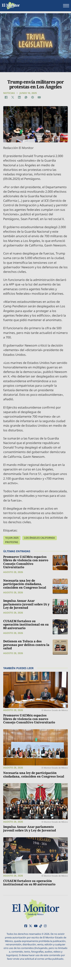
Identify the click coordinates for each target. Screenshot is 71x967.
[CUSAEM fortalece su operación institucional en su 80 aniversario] (60, 626)
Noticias (9, 93)
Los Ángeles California (39, 537)
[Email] (39, 97)
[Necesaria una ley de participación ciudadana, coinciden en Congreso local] (60, 586)
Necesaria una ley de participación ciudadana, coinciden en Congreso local (24, 584)
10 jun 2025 (12, 537)
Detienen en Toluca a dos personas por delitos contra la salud (26, 644)
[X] (13, 97)
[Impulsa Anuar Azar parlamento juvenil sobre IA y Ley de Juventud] (60, 606)
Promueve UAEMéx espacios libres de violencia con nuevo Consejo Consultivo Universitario (25, 562)
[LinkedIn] (19, 97)
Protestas (11, 542)
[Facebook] (6, 97)
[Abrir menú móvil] (66, 5)
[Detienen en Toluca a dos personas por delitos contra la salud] (60, 647)
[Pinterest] (32, 97)
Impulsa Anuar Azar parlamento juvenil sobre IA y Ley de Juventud (26, 604)
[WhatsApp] (26, 97)
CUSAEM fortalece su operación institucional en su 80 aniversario (26, 624)
